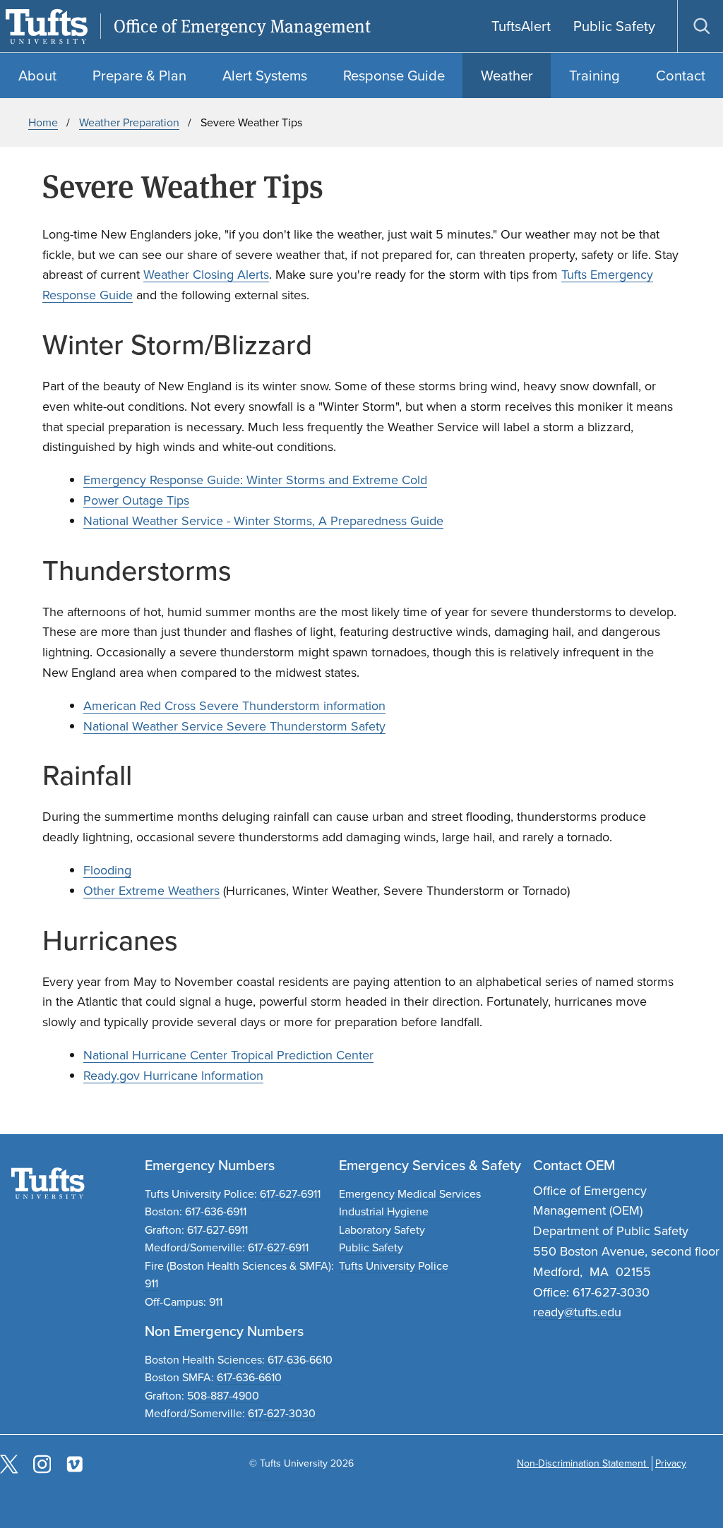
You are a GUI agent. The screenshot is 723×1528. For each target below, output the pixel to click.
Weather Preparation (129, 122)
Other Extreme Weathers (151, 891)
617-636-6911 (215, 1211)
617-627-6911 (290, 1194)
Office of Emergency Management (242, 26)
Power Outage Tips (136, 500)
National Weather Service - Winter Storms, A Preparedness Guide (263, 521)
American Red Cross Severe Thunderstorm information (234, 706)
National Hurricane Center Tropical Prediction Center (228, 1055)
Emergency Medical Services (410, 1194)
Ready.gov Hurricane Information (173, 1075)
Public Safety (371, 1247)
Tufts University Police (393, 1266)
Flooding (107, 870)
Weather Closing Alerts (206, 274)
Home (43, 122)
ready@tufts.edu (577, 1312)
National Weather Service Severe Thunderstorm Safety (234, 726)
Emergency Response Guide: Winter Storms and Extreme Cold (255, 480)
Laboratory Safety (382, 1230)
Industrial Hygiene (384, 1211)
